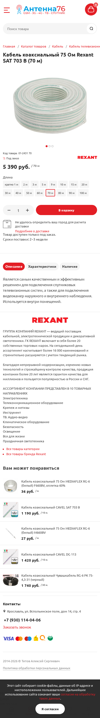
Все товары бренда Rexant (26, 454)
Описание (13, 266)
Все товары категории (23, 449)
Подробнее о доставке (32, 231)
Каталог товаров (33, 46)
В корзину (66, 210)
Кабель (57, 46)
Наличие (69, 266)
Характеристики (42, 266)
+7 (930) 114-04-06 (22, 619)
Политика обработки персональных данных (36, 668)
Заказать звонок (17, 627)
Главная (9, 46)
